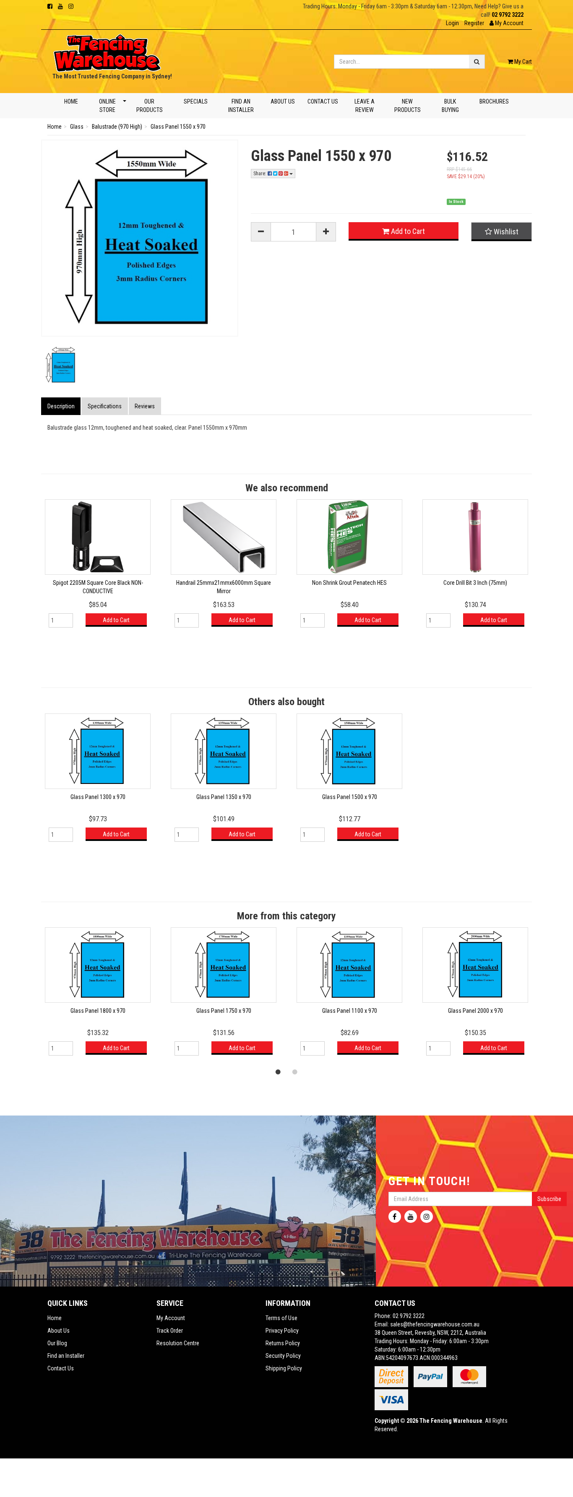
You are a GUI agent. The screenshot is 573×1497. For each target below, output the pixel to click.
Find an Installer (241, 105)
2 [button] (295, 1071)
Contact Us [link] (60, 1368)
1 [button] (278, 1071)
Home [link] (54, 1318)
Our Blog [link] (57, 1343)
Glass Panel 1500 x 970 (349, 797)
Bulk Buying (450, 105)
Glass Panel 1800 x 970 (97, 1010)
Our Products (149, 105)
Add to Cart (407, 231)
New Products (407, 105)
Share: (260, 173)
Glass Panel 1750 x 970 (223, 1010)
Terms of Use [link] (281, 1318)
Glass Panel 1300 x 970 (97, 797)
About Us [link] (58, 1330)
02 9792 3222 (508, 14)
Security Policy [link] (283, 1355)
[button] (507, 23)
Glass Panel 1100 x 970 (349, 1010)
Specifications (105, 406)
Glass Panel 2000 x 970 (475, 1010)
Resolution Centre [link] (177, 1343)
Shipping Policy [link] (284, 1368)
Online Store (107, 105)
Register (474, 23)
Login (452, 23)
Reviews (145, 406)
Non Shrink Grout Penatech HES (349, 582)
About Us (283, 101)
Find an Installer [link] (65, 1355)
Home (71, 101)
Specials (195, 101)
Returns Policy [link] (283, 1343)
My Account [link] (170, 1318)
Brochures (494, 101)
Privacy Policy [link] (282, 1330)
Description (61, 406)
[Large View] (61, 365)
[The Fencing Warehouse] (107, 50)
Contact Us (322, 101)
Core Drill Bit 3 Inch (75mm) (475, 582)
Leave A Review (364, 105)
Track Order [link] (169, 1330)
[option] (98, 567)
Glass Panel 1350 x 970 (223, 797)
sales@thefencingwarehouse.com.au (434, 1324)
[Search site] (477, 61)
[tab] (61, 406)
